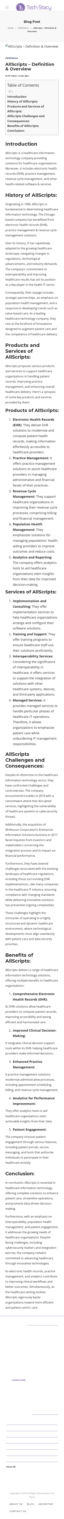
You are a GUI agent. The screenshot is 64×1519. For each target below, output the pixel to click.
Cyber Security (32, 1433)
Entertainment (32, 1452)
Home (10, 28)
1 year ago (23, 76)
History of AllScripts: (22, 101)
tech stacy (11, 76)
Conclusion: (16, 131)
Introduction (16, 96)
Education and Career (32, 1446)
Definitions (23, 28)
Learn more (19, 1380)
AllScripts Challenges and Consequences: (26, 118)
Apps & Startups (32, 1421)
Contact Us (17, 1511)
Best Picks (32, 1427)
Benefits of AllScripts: (23, 126)
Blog (30, 1504)
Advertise (45, 1504)
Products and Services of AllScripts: (25, 108)
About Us (16, 1504)
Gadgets (32, 1458)
